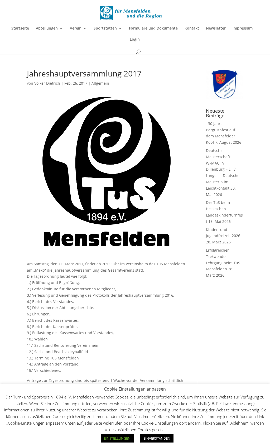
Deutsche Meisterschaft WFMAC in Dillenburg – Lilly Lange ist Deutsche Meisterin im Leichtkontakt (222, 169)
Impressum (243, 28)
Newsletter (216, 28)
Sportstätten (105, 28)
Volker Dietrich (47, 83)
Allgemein (100, 83)
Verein (75, 28)
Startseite (20, 28)
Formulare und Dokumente (153, 28)
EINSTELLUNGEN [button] (117, 438)
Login (135, 39)
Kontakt (192, 28)
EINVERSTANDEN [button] (156, 438)
